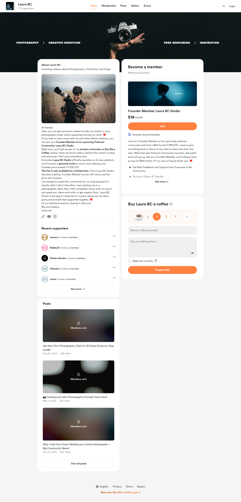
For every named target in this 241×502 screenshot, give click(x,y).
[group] (162, 133)
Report (141, 486)
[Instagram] (55, 216)
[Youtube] (49, 216)
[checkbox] (140, 261)
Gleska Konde (58, 258)
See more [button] (160, 181)
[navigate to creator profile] (10, 6)
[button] (94, 6)
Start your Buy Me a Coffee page (119, 492)
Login (232, 6)
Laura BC (25, 4)
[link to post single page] (78, 332)
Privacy (117, 486)
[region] (162, 126)
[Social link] (43, 216)
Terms (129, 486)
